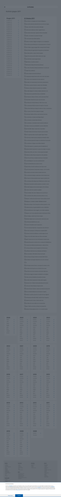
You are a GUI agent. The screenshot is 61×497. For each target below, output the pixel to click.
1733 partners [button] (11, 485)
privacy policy (18, 489)
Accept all (19, 495)
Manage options (10, 495)
